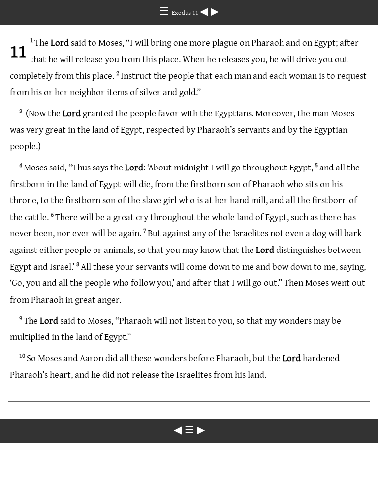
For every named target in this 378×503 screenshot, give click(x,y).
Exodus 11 (186, 12)
